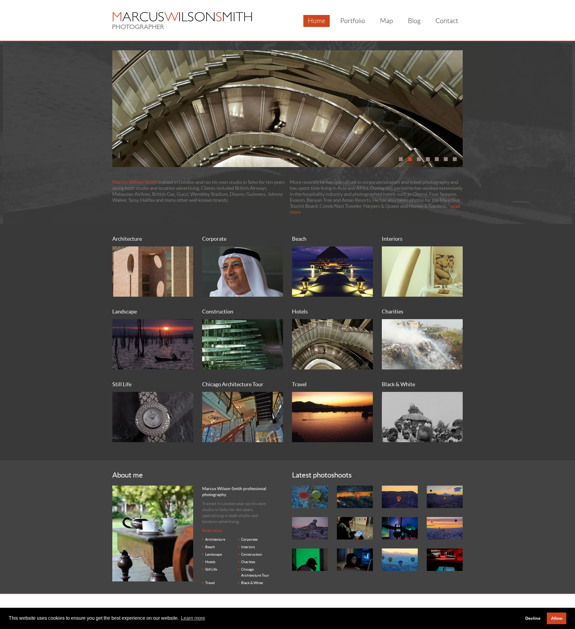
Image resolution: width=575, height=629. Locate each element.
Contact (446, 21)
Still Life (211, 569)
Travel (210, 583)
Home (316, 21)
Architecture (215, 539)
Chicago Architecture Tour (255, 572)
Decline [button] (533, 618)
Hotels (210, 562)
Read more (212, 530)
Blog (414, 21)
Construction (251, 554)
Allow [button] (556, 618)
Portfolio (352, 21)
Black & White (252, 583)
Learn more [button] (193, 618)
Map (386, 21)
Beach (210, 547)
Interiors (248, 547)
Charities (248, 562)
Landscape (213, 554)
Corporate (249, 539)
